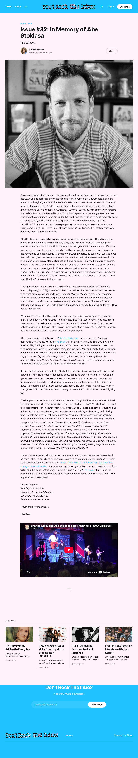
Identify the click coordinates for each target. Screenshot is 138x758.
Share (112, 51)
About (18, 6)
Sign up (69, 735)
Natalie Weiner (36, 49)
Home (8, 6)
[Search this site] (102, 7)
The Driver (60, 341)
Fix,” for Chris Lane (69, 338)
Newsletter (26, 23)
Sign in (111, 6)
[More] (26, 7)
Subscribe (125, 7)
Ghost (129, 735)
